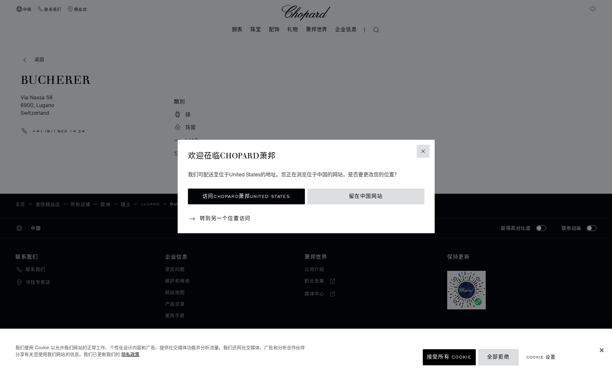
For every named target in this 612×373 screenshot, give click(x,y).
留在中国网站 (366, 196)
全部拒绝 (498, 357)
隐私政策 (130, 354)
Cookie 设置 (541, 357)
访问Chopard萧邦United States (246, 196)
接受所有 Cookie (449, 357)
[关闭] (602, 350)
